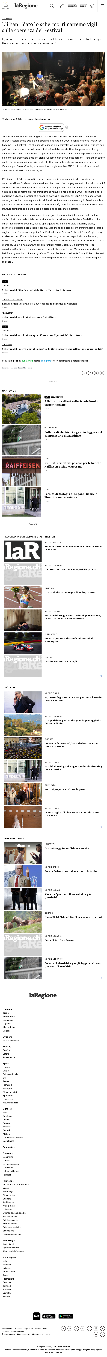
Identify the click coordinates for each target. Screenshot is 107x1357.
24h (5, 1261)
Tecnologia (8, 1191)
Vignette (7, 1293)
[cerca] (52, 6)
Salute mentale (10, 1216)
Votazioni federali (11, 1040)
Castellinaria (8, 1141)
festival (5, 368)
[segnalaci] (62, 6)
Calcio (6, 1070)
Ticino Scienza (10, 1223)
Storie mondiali (10, 1092)
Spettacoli (7, 1116)
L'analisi (6, 1160)
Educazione (8, 1230)
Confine (6, 1050)
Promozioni (8, 1278)
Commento (8, 1157)
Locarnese (8, 1020)
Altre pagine (9, 1257)
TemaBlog (8, 1240)
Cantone (7, 1009)
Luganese (7, 1023)
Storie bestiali (9, 1195)
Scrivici (6, 1296)
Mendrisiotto (9, 1027)
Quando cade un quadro (14, 1213)
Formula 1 (7, 1085)
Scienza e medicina (12, 1227)
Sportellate (8, 1095)
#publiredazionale (11, 1247)
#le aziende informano (13, 1251)
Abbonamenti (7, 1328)
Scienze (7, 1126)
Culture (7, 1109)
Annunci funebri (17, 1331)
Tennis (6, 1081)
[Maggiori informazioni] (66, 127)
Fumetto (7, 1289)
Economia (8, 1147)
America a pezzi (10, 1057)
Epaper (83, 6)
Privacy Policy (9, 1334)
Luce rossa (8, 1099)
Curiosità (7, 1198)
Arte (5, 1112)
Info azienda (9, 1271)
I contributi (8, 1167)
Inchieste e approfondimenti (16, 1184)
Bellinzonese (9, 1016)
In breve (7, 1268)
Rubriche (8, 1181)
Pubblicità (5, 1331)
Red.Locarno (42, 119)
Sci (4, 1077)
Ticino (6, 1013)
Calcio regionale (10, 1074)
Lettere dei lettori (11, 1171)
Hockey (6, 1067)
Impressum (29, 1328)
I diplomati (7, 1209)
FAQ (45, 1328)
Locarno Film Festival (13, 1137)
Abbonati (72, 6)
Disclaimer (18, 1328)
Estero (6, 1046)
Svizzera (8, 1037)
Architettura (8, 1202)
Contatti (38, 1328)
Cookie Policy (24, 1334)
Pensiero (7, 1123)
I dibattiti (7, 1174)
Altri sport (7, 1088)
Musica (6, 1134)
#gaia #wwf (8, 1244)
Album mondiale (10, 1102)
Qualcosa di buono (12, 1234)
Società (6, 1130)
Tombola (7, 1286)
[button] (63, 1328)
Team (5, 1275)
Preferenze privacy (42, 1334)
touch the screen (25, 368)
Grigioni (6, 1030)
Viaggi (6, 1188)
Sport (6, 1063)
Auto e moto (9, 1205)
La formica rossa (11, 1164)
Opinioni (7, 1153)
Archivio (7, 1264)
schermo (13, 368)
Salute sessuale (10, 1220)
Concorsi (7, 1282)
